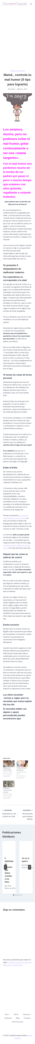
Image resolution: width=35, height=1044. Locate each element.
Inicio (7, 1014)
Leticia (13, 89)
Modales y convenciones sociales (7, 790)
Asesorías (8, 1018)
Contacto (27, 1018)
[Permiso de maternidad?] (9, 763)
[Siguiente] (29, 867)
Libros (16, 1014)
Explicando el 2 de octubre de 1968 (9, 813)
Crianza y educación (17, 71)
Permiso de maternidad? (7, 769)
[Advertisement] (17, 28)
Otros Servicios (17, 1022)
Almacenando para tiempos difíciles (27, 814)
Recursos (26, 1014)
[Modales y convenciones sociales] (9, 784)
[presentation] (9, 847)
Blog (17, 1018)
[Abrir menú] (31, 3)
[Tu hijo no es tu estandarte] (22, 763)
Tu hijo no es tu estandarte (22, 769)
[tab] (13, 895)
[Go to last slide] (5, 867)
